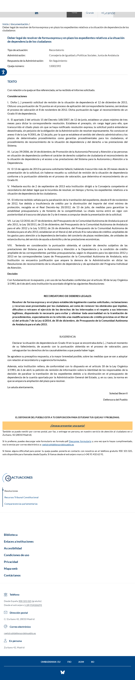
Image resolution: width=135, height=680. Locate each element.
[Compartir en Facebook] (17, 12)
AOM (81, 661)
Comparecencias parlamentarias (21, 503)
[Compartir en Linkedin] (36, 12)
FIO (69, 661)
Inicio (5, 24)
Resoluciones (11, 490)
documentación (19, 24)
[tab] (17, 12)
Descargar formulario (80, 441)
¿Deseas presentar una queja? (67, 425)
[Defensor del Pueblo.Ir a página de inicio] (67, 521)
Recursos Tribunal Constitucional (21, 497)
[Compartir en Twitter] (26, 12)
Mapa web (10, 568)
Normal (74, 13)
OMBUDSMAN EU (50, 661)
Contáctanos (12, 575)
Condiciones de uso (16, 555)
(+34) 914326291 (33, 605)
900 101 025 (25, 601)
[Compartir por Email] (46, 12)
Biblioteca (10, 534)
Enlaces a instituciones (19, 541)
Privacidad (11, 562)
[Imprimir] (56, 12)
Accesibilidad (13, 548)
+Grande (107, 12)
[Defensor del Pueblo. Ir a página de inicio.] (68, 6)
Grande (90, 12)
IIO (92, 661)
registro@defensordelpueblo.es (58, 444)
